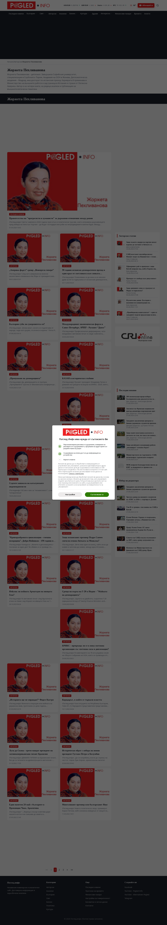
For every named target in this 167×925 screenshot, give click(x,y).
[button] (83, 459)
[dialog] (83, 462)
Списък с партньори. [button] (76, 474)
